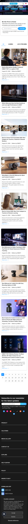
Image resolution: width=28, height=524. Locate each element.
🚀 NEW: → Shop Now (14, 1)
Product (4, 422)
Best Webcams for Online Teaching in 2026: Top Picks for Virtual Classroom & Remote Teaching (14, 249)
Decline (13, 516)
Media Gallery (6, 438)
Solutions (4, 430)
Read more (4, 79)
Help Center (5, 462)
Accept (13, 513)
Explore (4, 454)
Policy (3, 470)
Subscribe (22, 28)
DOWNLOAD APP (6, 486)
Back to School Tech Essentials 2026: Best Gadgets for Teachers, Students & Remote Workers (13, 139)
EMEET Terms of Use (18, 31)
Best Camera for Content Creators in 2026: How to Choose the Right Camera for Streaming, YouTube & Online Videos (13, 319)
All (3, 44)
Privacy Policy (12, 509)
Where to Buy (5, 478)
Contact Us (5, 446)
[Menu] (2, 3)
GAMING (10, 44)
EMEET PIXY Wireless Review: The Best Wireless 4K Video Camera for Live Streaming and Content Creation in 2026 (13, 355)
